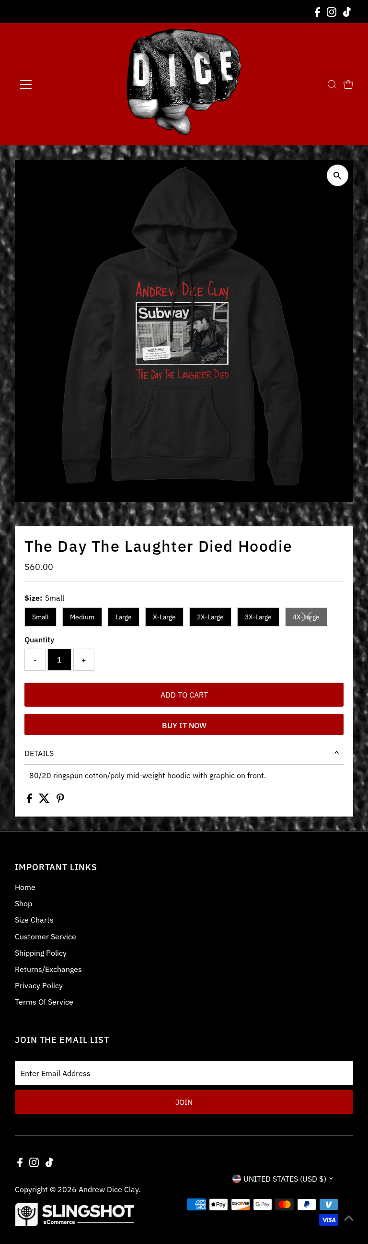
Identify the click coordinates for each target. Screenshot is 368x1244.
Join (184, 1102)
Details (39, 753)
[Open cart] (348, 84)
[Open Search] (332, 84)
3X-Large (258, 617)
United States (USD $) (284, 1179)
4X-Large (310, 619)
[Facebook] (317, 11)
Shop (23, 903)
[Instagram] (331, 11)
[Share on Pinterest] (60, 800)
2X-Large (210, 617)
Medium (82, 617)
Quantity (39, 639)
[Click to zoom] (337, 175)
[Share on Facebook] (30, 800)
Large (123, 617)
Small (40, 617)
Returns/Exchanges (48, 969)
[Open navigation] (54, 84)
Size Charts (34, 919)
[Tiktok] (347, 11)
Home (25, 887)
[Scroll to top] (348, 1217)
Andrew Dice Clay (108, 1189)
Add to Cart (184, 694)
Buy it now (184, 725)
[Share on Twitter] (45, 800)
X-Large (164, 617)
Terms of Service (44, 1002)
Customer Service (45, 936)
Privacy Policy (39, 985)
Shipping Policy (41, 953)
